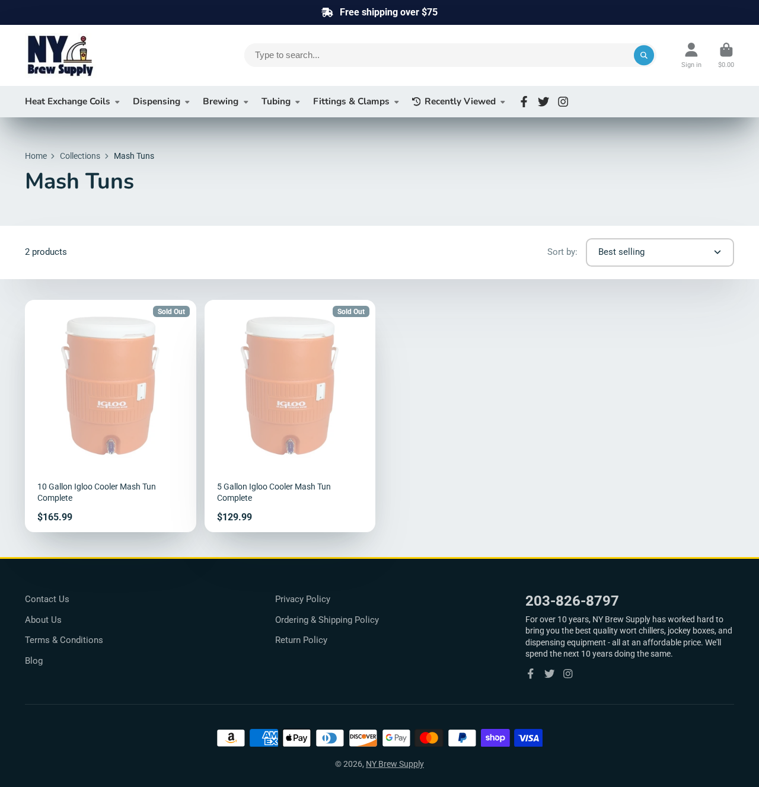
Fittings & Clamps (351, 101)
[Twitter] (543, 101)
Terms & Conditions (64, 640)
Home (36, 156)
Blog (34, 660)
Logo (114, 55)
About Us (43, 620)
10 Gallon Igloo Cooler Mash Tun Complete (110, 416)
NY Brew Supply (395, 764)
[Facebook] (524, 101)
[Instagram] (563, 101)
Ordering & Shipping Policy (327, 620)
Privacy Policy (302, 599)
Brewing (220, 101)
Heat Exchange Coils (67, 101)
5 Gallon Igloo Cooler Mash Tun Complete (290, 416)
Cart (726, 55)
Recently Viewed (460, 101)
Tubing (276, 101)
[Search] (644, 55)
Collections (80, 156)
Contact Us (47, 599)
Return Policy (301, 640)
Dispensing (156, 101)
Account (691, 55)
